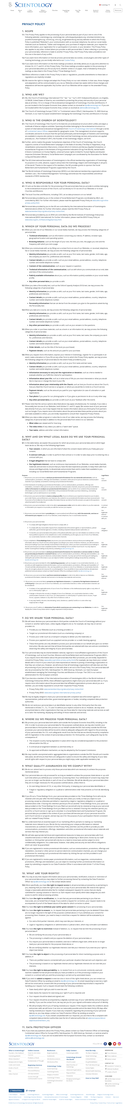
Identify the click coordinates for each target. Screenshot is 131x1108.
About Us (20, 11)
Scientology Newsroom (76, 1094)
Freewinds (69, 1076)
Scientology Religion (48, 1094)
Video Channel (13, 1074)
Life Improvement (33, 1074)
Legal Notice (119, 1103)
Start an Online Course (15, 1097)
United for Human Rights (49, 1099)
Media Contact (111, 1059)
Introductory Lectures (53, 1059)
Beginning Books (52, 1053)
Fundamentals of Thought (36, 1061)
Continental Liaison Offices (37, 131)
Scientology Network (33, 1094)
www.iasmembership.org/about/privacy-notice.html (44, 211)
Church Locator (71, 1062)
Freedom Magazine (76, 1097)
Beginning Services (35, 1065)
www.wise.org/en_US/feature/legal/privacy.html (43, 220)
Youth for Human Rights (65, 1099)
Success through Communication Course (35, 1078)
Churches (55, 10)
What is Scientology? (43, 11)
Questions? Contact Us (114, 1066)
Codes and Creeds (14, 1065)
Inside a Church (13, 1068)
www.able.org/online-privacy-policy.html (59, 660)
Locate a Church (112, 1072)
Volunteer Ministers (92, 1074)
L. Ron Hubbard (30, 11)
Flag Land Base (70, 1073)
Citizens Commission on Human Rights (85, 1099)
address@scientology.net (89, 108)
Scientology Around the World (73, 1058)
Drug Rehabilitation (91, 1062)
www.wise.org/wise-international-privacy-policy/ (62, 693)
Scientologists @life (72, 1053)
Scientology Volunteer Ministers (33, 1097)
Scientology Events (53, 1072)
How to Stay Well (92, 1078)
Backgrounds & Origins (16, 1062)
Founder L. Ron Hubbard (16, 1053)
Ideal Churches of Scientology (71, 1066)
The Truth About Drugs (93, 1065)
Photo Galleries (112, 1056)
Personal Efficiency (34, 1071)
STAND (86, 1097)
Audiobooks (51, 1056)
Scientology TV (105, 5)
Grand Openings (52, 1069)
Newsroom (118, 10)
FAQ (86, 10)
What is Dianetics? (14, 1059)
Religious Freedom (53, 1075)
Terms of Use (111, 1103)
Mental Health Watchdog (93, 1071)
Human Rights (90, 1068)
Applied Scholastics (14, 1099)
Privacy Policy (94, 1103)
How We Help (77, 11)
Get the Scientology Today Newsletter (112, 1085)
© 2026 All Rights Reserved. (26, 1103)
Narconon (116, 1097)
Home (12, 10)
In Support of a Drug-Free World (31, 1099)
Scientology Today (66, 11)
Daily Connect (71, 1050)
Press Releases (112, 1053)
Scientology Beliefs (14, 1056)
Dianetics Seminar (33, 1068)
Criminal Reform (90, 1059)
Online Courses (107, 11)
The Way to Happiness (97, 1097)
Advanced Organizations (73, 1070)
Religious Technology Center (105, 1094)
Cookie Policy (69, 60)
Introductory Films (52, 1062)
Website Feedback (113, 1069)
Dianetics (22, 1094)
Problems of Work (33, 1058)
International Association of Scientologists (56, 1097)
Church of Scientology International (82, 129)
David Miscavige (90, 1094)
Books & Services (95, 11)
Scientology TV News (53, 1078)
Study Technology (91, 1056)
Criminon (108, 1097)
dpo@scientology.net (93, 105)
